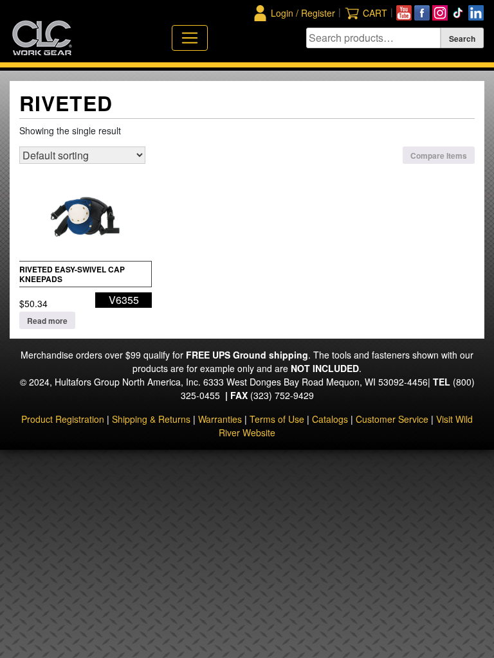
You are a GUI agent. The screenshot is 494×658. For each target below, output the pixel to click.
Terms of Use (277, 419)
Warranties (220, 419)
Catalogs (330, 419)
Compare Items (438, 155)
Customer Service (392, 419)
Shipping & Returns (151, 419)
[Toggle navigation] (190, 38)
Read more (47, 320)
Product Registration (62, 419)
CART (375, 12)
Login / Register (303, 12)
